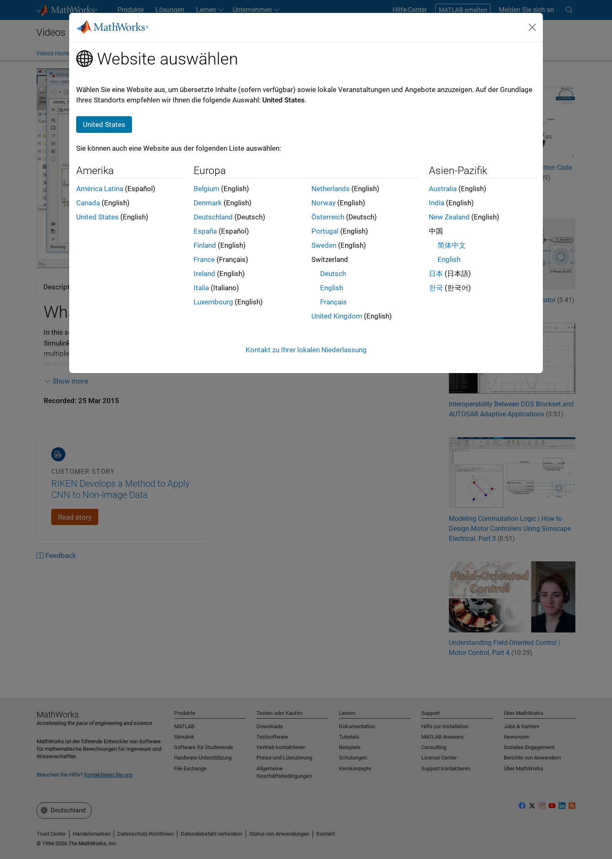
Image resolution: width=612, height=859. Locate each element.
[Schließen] (532, 27)
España (205, 231)
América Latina (99, 188)
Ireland (204, 273)
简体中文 (452, 245)
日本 (436, 273)
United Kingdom (336, 316)
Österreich (327, 217)
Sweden (323, 245)
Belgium (206, 188)
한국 (436, 288)
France (204, 259)
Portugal (324, 231)
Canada (88, 203)
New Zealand (449, 217)
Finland (205, 245)
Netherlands (330, 188)
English (331, 288)
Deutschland (213, 217)
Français (333, 302)
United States (97, 217)
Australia (443, 188)
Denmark (208, 203)
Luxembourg (213, 302)
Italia (201, 288)
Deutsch (333, 273)
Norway (323, 203)
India (436, 203)
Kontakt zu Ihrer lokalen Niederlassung (306, 350)
